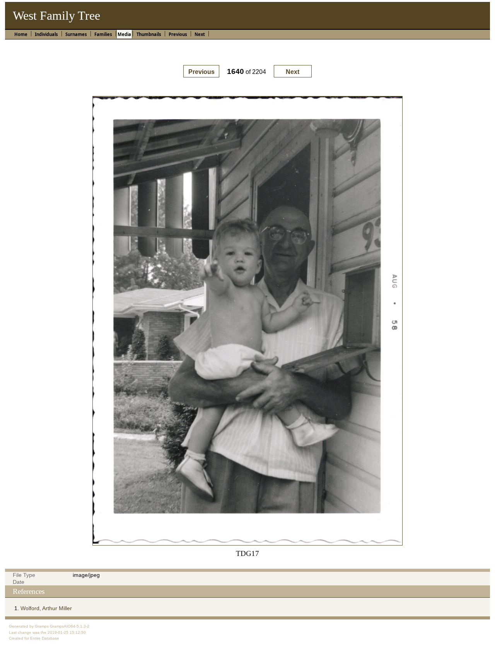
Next (200, 34)
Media (124, 34)
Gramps (42, 626)
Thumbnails (149, 34)
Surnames (76, 34)
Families (103, 34)
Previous (178, 34)
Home (20, 34)
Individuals (46, 34)
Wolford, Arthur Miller (46, 608)
